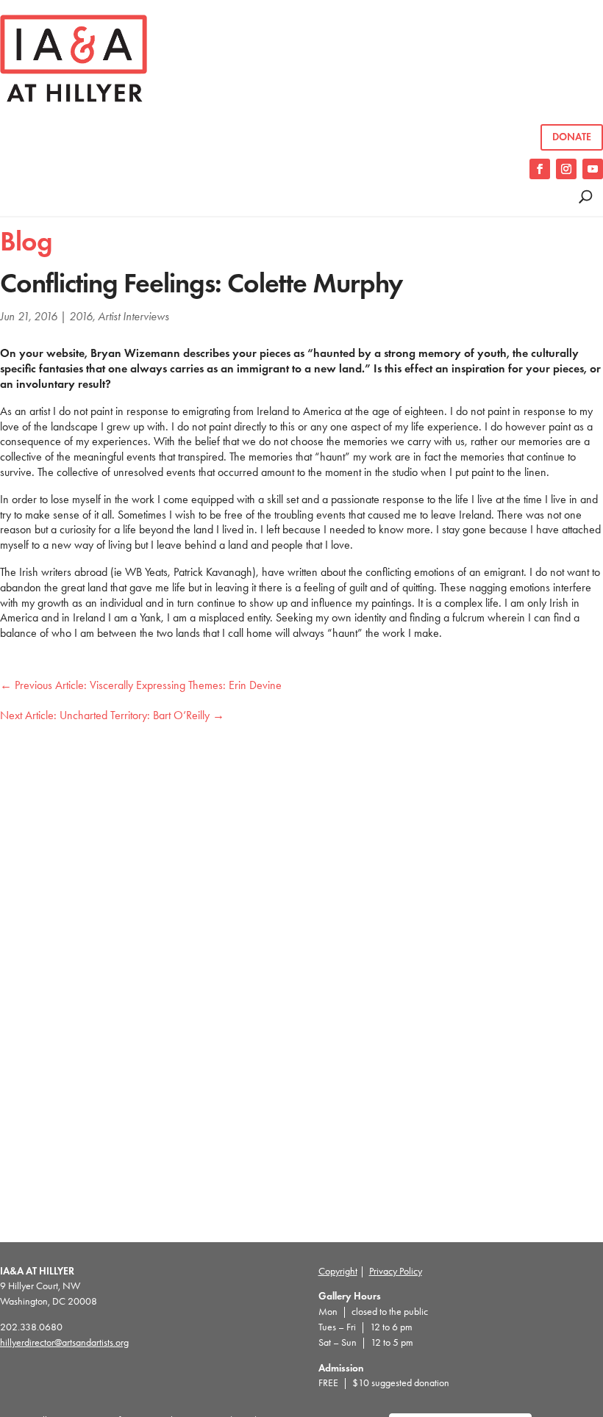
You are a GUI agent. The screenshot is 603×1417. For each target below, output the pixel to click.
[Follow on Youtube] (592, 169)
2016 (81, 316)
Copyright (337, 1271)
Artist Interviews (133, 316)
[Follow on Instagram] (566, 169)
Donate (571, 137)
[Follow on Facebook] (539, 169)
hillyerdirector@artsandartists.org (64, 1342)
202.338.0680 (31, 1327)
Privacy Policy (395, 1271)
